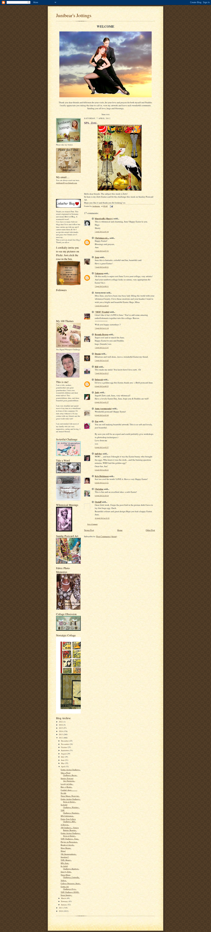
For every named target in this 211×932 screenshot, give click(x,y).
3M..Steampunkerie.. (69, 854)
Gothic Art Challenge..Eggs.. (68, 887)
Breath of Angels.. (68, 845)
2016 (61, 725)
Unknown (99, 273)
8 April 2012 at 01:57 (102, 402)
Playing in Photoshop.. (69, 842)
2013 (61, 734)
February (64, 901)
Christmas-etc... (102, 237)
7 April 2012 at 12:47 (102, 348)
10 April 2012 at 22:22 (102, 518)
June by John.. (66, 871)
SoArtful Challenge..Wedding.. (70, 806)
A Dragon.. (65, 824)
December (65, 741)
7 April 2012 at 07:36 (102, 232)
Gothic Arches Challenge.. (71, 769)
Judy (97, 392)
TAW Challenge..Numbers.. (70, 811)
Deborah (99, 379)
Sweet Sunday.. (66, 895)
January (64, 904)
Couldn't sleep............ (69, 790)
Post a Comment (92, 524)
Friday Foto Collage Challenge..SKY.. (68, 820)
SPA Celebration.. (67, 816)
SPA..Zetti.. (65, 863)
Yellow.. (64, 880)
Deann (98, 353)
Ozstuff (98, 501)
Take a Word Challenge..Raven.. (69, 774)
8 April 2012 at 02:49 (102, 415)
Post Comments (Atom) (106, 536)
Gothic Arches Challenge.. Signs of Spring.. (71, 800)
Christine (99, 488)
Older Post (150, 530)
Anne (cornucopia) (103, 408)
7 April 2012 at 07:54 (102, 251)
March (63, 898)
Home (119, 530)
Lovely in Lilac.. (67, 784)
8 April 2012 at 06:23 (102, 470)
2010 (61, 911)
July (63, 757)
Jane (97, 257)
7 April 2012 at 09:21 (102, 267)
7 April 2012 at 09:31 (102, 286)
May (63, 763)
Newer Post (89, 530)
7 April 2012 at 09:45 (102, 306)
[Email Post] (111, 206)
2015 (61, 728)
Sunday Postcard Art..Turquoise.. (68, 779)
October (64, 747)
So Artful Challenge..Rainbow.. (70, 867)
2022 (61, 721)
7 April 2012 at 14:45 (102, 360)
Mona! (63, 851)
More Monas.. (66, 848)
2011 (61, 907)
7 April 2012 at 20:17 (102, 373)
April (63, 766)
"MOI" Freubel (102, 311)
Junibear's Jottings (73, 15)
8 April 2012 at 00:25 (102, 386)
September (65, 750)
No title (63, 793)
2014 (61, 731)
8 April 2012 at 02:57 (102, 447)
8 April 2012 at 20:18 (102, 496)
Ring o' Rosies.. (66, 787)
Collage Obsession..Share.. (71, 883)
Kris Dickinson (102, 476)
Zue (96, 421)
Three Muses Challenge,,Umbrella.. (70, 876)
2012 (61, 737)
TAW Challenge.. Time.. (70, 838)
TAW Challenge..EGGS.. (70, 892)
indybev (98, 453)
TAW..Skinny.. (66, 860)
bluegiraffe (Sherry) (104, 218)
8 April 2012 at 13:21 (102, 483)
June (63, 760)
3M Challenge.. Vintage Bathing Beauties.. (70, 828)
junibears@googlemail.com (66, 183)
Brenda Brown (101, 334)
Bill (96, 366)
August (64, 753)
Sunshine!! (65, 857)
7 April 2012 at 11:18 (102, 328)
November (65, 744)
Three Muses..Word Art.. (70, 796)
